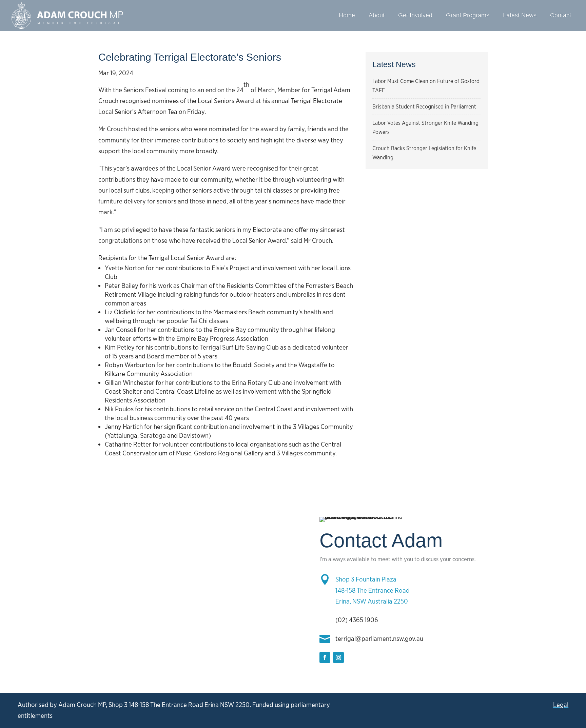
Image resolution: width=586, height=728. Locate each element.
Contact (560, 15)
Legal (560, 705)
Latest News (519, 15)
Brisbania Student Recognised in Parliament (424, 106)
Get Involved (415, 15)
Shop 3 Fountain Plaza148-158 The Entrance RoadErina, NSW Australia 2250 (372, 590)
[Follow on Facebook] (324, 657)
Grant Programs (467, 15)
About (377, 15)
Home (347, 15)
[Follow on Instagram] (338, 657)
